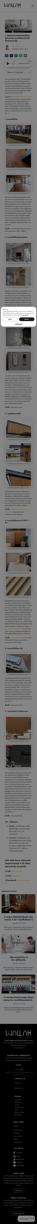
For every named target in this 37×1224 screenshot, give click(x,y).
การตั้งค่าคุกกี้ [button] (18, 324)
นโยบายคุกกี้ (24, 315)
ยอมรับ (27, 319)
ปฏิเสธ (10, 319)
